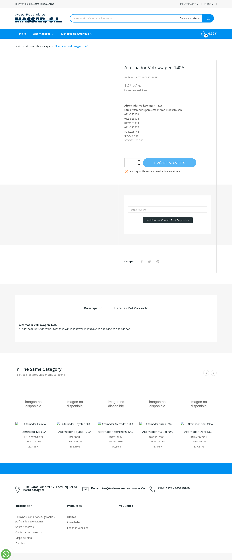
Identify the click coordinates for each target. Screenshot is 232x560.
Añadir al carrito (171, 163)
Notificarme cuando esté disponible (167, 220)
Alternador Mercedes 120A (116, 432)
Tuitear (150, 261)
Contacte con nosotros (29, 532)
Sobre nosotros (24, 527)
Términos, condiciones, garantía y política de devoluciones (35, 519)
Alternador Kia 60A (33, 432)
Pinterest (158, 261)
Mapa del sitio (23, 537)
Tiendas (20, 543)
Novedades (73, 522)
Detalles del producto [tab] (131, 308)
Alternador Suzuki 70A (157, 432)
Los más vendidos (77, 528)
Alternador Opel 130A (198, 432)
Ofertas (71, 517)
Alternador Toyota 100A (74, 432)
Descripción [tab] (93, 308)
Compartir (142, 261)
